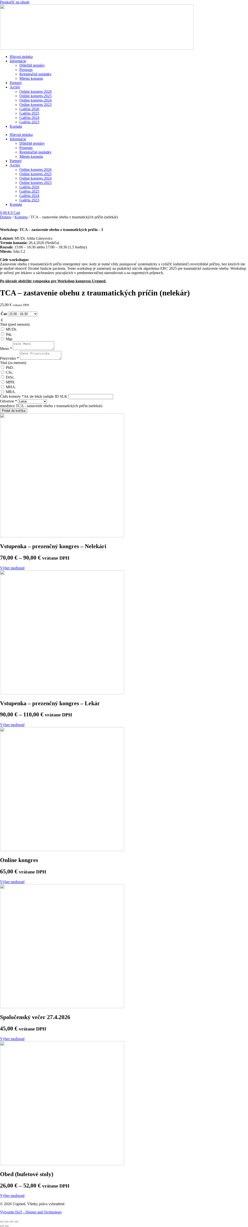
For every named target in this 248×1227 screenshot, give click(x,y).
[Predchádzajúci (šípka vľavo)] (2, 1226)
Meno (6, 349)
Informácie (18, 61)
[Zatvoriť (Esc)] (2, 1221)
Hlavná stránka (21, 57)
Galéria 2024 (29, 118)
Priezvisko (9, 358)
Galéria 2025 (29, 113)
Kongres (21, 217)
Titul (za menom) (13, 363)
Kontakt (16, 126)
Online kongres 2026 (35, 91)
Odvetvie (8, 401)
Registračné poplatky (35, 74)
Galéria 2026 (29, 109)
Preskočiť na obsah (14, 2)
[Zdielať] (7, 1221)
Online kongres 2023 (35, 105)
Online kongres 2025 (35, 96)
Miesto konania (31, 78)
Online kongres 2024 (35, 100)
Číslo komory (33, 396)
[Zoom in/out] (16, 1221)
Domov (6, 217)
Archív (15, 87)
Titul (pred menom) (15, 324)
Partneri (16, 83)
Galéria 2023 (29, 122)
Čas (4, 314)
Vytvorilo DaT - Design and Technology (31, 1212)
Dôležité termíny (32, 65)
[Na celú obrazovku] (12, 1221)
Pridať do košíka (13, 410)
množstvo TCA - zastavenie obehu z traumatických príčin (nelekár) (51, 406)
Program (25, 70)
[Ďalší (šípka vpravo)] (7, 1226)
